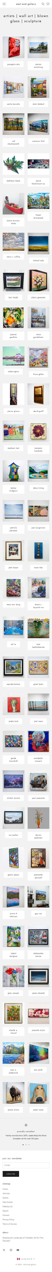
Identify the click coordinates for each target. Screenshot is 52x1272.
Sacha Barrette (13, 104)
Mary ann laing (13, 604)
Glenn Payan (13, 874)
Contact (6, 1215)
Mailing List (8, 1206)
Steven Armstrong (38, 65)
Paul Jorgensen (38, 527)
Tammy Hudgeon (14, 489)
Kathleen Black (13, 181)
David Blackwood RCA (38, 182)
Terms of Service (10, 1224)
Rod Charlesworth (13, 142)
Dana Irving (38, 488)
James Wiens (13, 1109)
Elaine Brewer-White (13, 222)
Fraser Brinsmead (38, 216)
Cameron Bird (38, 141)
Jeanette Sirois (38, 1030)
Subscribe (11, 1174)
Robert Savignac (13, 954)
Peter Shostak (38, 993)
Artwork (6, 1193)
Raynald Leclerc (13, 684)
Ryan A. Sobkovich (13, 1071)
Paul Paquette (38, 798)
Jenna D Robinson (13, 915)
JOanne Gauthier (13, 335)
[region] (26, 1131)
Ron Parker (13, 835)
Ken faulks (13, 297)
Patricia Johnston (13, 529)
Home (5, 1189)
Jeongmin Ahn (13, 64)
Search (5, 1211)
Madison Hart (13, 448)
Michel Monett (13, 798)
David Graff (38, 411)
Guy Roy (38, 913)
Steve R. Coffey (13, 257)
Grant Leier (38, 684)
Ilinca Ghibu (38, 374)
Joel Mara (38, 721)
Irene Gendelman (38, 335)
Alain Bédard (38, 104)
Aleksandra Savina (38, 954)
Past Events (8, 1202)
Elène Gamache (38, 297)
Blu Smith (38, 1070)
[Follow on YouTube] (18, 1250)
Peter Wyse (38, 1109)
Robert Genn (13, 371)
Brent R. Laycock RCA (38, 606)
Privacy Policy (8, 1219)
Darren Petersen (38, 836)
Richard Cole (38, 260)
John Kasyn (14, 567)
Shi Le (13, 644)
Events (5, 1198)
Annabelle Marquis (38, 759)
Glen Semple (13, 993)
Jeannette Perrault (38, 876)
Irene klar (38, 567)
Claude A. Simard (13, 1031)
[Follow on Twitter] (4, 1250)
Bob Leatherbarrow (38, 645)
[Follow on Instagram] (11, 1250)
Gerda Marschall (13, 759)
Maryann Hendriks (38, 449)
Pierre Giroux (13, 411)
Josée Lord (13, 721)
